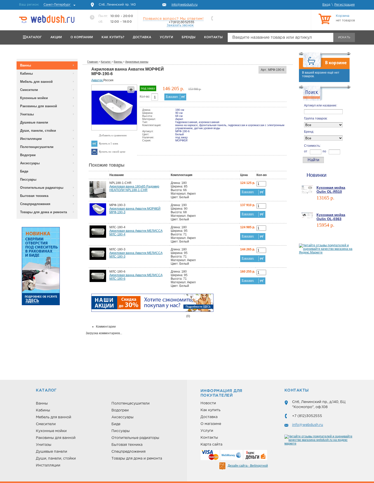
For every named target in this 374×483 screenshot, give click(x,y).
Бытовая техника (34, 196)
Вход (326, 4)
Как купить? (113, 37)
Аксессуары (30, 163)
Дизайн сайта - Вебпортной (248, 465)
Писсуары (28, 179)
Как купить (210, 410)
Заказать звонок (180, 25)
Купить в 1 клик (108, 143)
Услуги (166, 37)
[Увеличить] (114, 129)
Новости (208, 403)
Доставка (142, 37)
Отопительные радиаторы (41, 188)
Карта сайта (211, 444)
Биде (24, 171)
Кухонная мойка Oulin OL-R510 (331, 189)
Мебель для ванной (36, 82)
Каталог (34, 37)
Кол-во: (145, 96)
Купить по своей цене (112, 151)
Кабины (26, 73)
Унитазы (27, 114)
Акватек (97, 80)
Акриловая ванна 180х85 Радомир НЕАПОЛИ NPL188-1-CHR (134, 188)
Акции (56, 37)
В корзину (172, 96)
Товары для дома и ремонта (43, 212)
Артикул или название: (320, 105)
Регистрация (344, 4)
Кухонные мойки (34, 98)
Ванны (25, 65)
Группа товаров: (315, 118)
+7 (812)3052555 (307, 416)
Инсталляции (31, 139)
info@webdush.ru (307, 424)
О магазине (210, 423)
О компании (81, 37)
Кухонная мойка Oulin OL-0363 (331, 217)
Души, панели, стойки (38, 130)
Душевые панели (34, 122)
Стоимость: (312, 145)
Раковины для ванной (38, 106)
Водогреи (28, 155)
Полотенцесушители (36, 147)
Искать (344, 37)
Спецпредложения (35, 204)
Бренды (188, 37)
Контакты (213, 37)
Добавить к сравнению (113, 135)
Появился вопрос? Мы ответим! (173, 18)
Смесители (29, 90)
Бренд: (309, 131)
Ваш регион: (45, 4)
